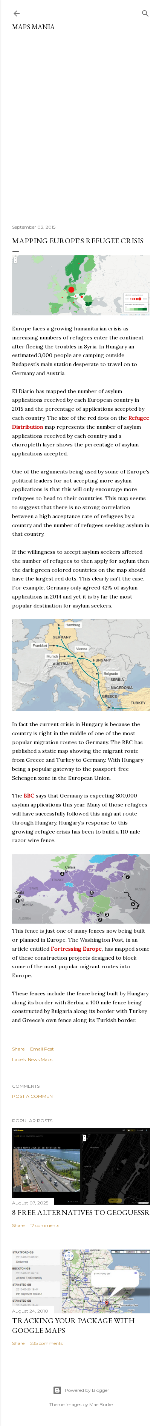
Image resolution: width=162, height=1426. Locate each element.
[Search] (145, 12)
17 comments (44, 1225)
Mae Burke (101, 1404)
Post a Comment (33, 1096)
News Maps (40, 1059)
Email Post (42, 1049)
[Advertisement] (81, 124)
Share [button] (18, 1049)
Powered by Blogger (87, 1390)
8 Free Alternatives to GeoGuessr (81, 1212)
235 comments (46, 1343)
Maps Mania (33, 27)
